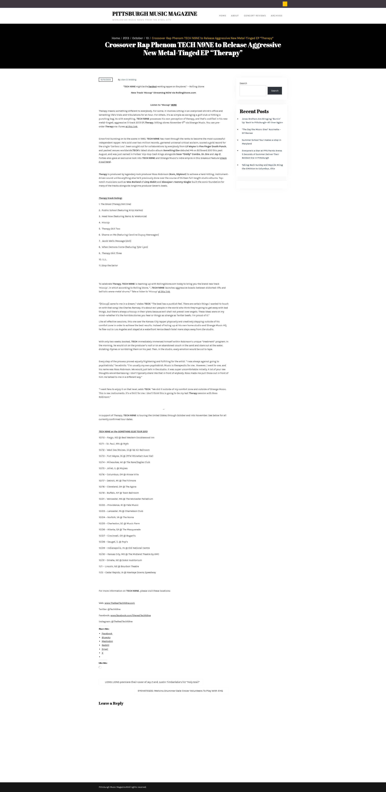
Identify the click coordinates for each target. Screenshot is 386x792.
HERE (174, 104)
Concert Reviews (255, 15)
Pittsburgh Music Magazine (154, 13)
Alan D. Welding (128, 79)
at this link (131, 126)
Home (222, 15)
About (235, 15)
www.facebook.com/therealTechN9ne (131, 615)
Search (243, 83)
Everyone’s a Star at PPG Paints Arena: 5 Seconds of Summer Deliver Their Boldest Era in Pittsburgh (262, 154)
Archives (276, 15)
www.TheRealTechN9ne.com (120, 603)
